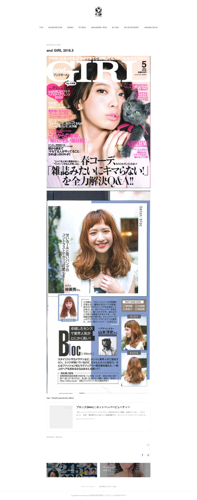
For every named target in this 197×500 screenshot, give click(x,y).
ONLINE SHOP (151, 27)
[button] (41, 27)
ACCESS (115, 27)
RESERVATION (55, 27)
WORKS (82, 27)
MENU (70, 27)
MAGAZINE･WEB (99, 27)
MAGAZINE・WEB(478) (54, 437)
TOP (41, 27)
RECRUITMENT (131, 27)
